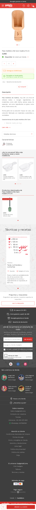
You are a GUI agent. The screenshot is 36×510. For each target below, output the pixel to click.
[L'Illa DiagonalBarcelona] (21, 377)
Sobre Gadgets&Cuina (18, 411)
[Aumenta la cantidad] (13, 63)
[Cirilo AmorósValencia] (4, 388)
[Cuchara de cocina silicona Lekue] (9, 207)
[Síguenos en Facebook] (18, 364)
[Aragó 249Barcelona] (4, 377)
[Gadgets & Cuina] (8, 6)
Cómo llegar (12, 380)
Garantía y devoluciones (18, 443)
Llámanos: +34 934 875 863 (18, 420)
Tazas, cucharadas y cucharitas (14, 266)
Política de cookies (18, 452)
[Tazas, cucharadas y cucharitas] (18, 248)
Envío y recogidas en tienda (18, 440)
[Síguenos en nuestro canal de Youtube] (10, 364)
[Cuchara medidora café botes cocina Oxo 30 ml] (26, 169)
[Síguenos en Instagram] (25, 364)
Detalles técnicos (10, 134)
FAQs (18, 455)
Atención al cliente (18, 431)
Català (12, 498)
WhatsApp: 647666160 (19, 423)
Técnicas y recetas (18, 472)
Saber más (11, 179)
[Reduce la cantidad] (4, 63)
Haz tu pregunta (18, 303)
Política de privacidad (25, 349)
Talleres (18, 469)
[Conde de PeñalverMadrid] (21, 388)
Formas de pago (18, 437)
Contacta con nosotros (18, 414)
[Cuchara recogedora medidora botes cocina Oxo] (9, 170)
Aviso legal (18, 446)
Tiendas (18, 417)
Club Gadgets (18, 466)
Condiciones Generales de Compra (18, 434)
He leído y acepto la (19, 349)
